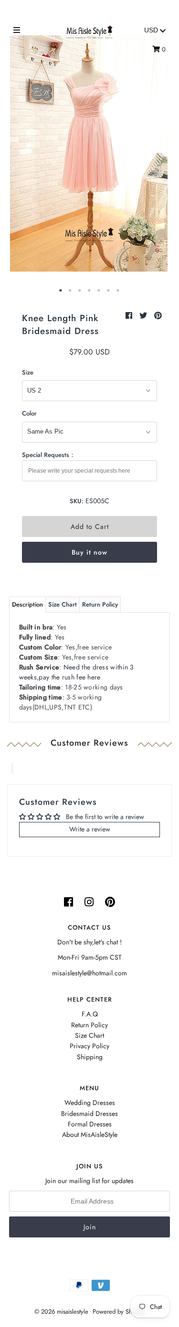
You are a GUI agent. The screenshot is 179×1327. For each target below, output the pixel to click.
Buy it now (89, 552)
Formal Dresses (90, 1124)
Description (27, 604)
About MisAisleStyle (89, 1134)
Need (76, 672)
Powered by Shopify (119, 1311)
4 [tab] (90, 290)
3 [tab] (80, 290)
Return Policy (100, 604)
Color (29, 413)
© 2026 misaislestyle (61, 1311)
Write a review (89, 829)
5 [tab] (99, 290)
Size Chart (62, 604)
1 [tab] (61, 290)
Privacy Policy (89, 1046)
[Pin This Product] (158, 315)
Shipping (90, 1057)
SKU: (77, 501)
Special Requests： (48, 454)
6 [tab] (109, 290)
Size (27, 372)
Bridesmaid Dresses (89, 1113)
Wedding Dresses (89, 1102)
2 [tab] (70, 290)
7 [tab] (118, 290)
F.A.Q (90, 1014)
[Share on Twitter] (144, 315)
